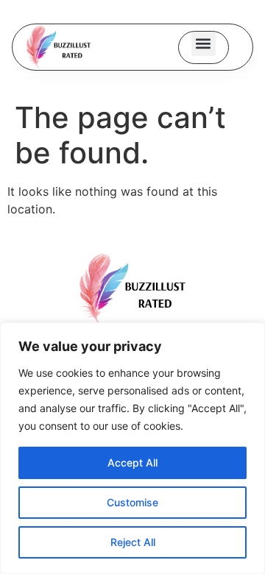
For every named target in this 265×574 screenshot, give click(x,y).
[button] (203, 44)
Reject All (132, 542)
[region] (132, 448)
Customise (132, 502)
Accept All (132, 462)
